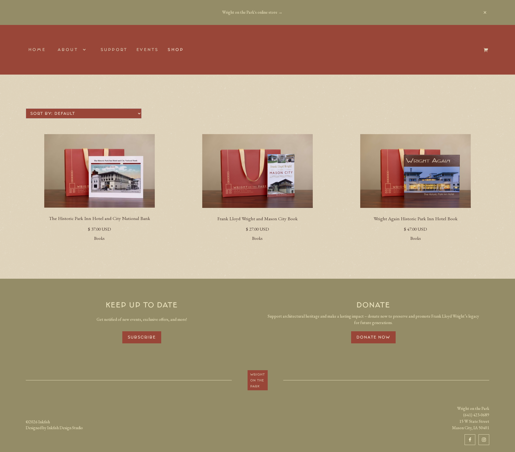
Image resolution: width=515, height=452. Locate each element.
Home (37, 49)
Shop (176, 49)
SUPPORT (114, 49)
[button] (73, 49)
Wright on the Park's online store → (252, 12)
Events (148, 49)
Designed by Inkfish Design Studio (54, 428)
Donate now (373, 337)
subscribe (142, 337)
